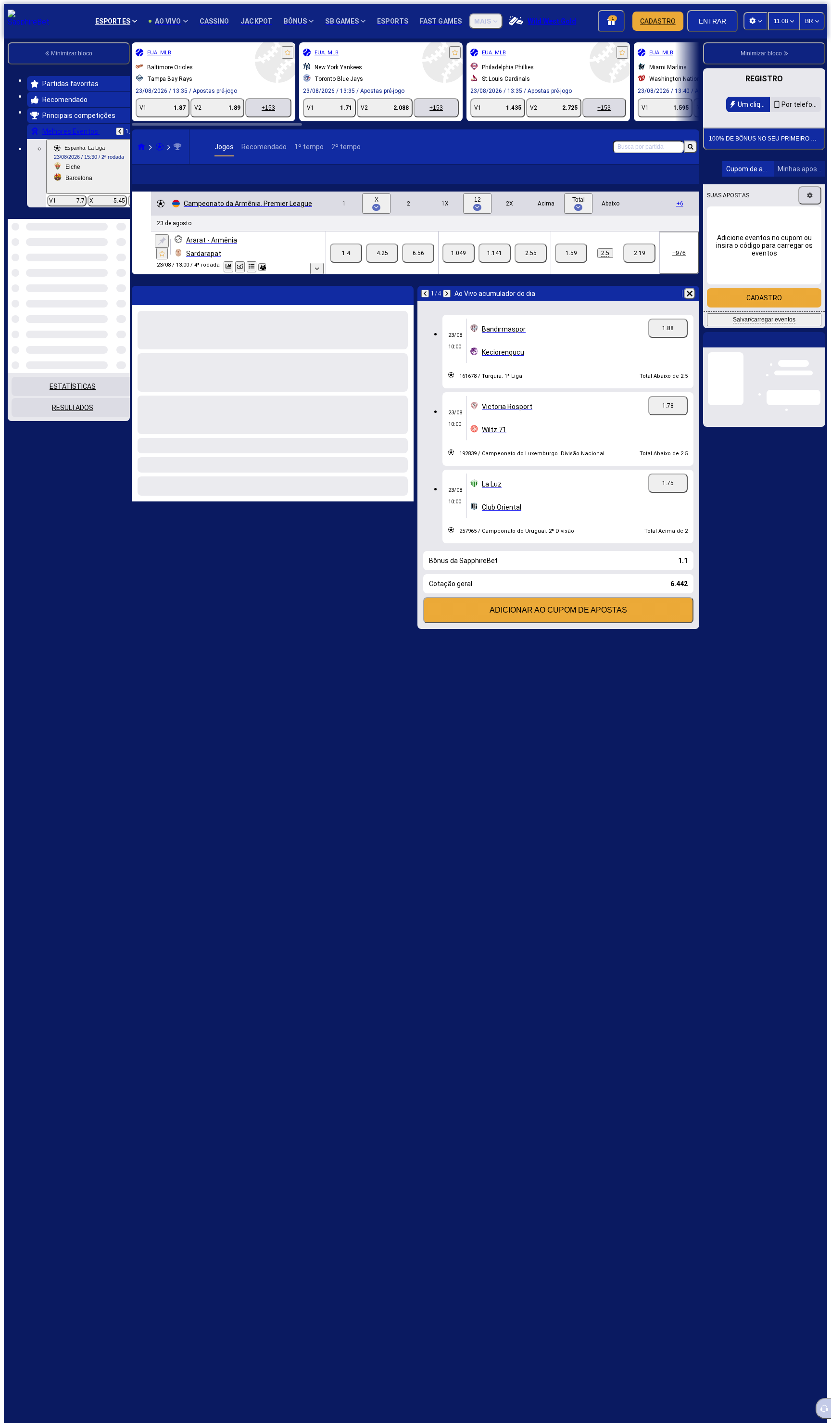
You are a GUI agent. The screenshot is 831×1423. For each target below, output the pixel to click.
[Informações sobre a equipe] (262, 267)
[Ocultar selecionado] (109, 268)
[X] (382, 253)
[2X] (531, 253)
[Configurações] (809, 195)
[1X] (458, 253)
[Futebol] (159, 146)
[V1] (346, 253)
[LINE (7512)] (141, 146)
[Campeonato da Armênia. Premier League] (177, 146)
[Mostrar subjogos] (317, 268)
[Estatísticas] (228, 266)
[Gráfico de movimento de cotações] (240, 266)
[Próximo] (447, 293)
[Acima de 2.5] (571, 253)
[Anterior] (120, 131)
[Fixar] (162, 241)
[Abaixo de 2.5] (639, 253)
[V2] (418, 253)
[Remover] (689, 293)
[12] (494, 253)
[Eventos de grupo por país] (121, 268)
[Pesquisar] (690, 147)
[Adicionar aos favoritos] (287, 52)
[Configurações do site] (755, 21)
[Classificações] (251, 266)
